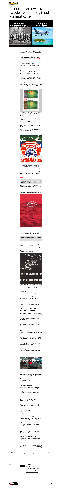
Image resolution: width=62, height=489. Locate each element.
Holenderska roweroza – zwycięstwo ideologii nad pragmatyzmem (32, 472)
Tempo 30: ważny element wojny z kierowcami (31, 474)
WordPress (51, 483)
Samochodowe (38, 446)
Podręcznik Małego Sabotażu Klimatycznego (30, 467)
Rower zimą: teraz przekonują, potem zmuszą (32, 470)
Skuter (41, 446)
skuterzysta (23, 446)
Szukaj (10, 464)
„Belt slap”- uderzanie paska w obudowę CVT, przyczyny (32, 469)
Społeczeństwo (40, 447)
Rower (41, 445)
